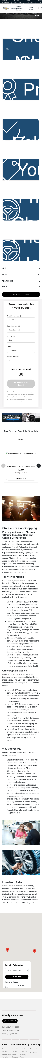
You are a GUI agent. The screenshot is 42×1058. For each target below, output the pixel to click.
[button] (34, 951)
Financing (25, 1044)
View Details (21, 478)
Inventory (7, 1044)
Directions (33, 1052)
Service (16, 1044)
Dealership (35, 1044)
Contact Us (11, 1021)
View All (21, 439)
